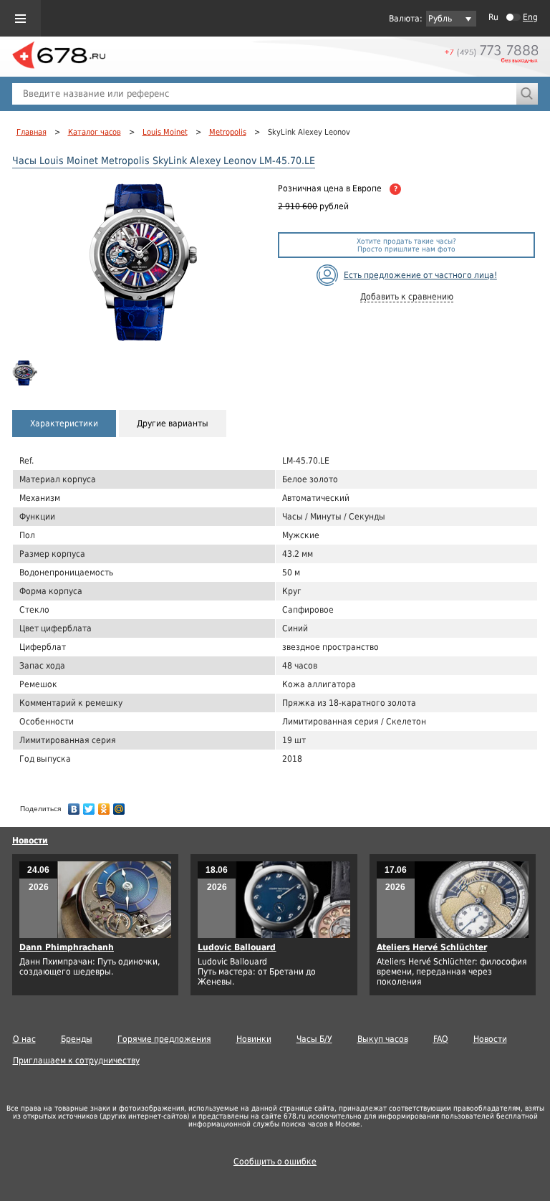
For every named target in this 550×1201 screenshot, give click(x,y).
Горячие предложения (164, 1039)
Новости (30, 841)
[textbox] (264, 94)
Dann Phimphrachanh (66, 947)
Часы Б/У (314, 1039)
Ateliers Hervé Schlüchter (432, 947)
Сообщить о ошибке (275, 1162)
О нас (24, 1039)
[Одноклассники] (104, 805)
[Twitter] (89, 805)
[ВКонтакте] (74, 805)
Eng (530, 17)
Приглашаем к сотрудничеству (76, 1061)
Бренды (76, 1039)
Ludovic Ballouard (237, 947)
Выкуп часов (382, 1039)
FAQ (440, 1039)
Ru (493, 17)
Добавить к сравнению (406, 297)
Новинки (253, 1039)
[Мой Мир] (119, 805)
